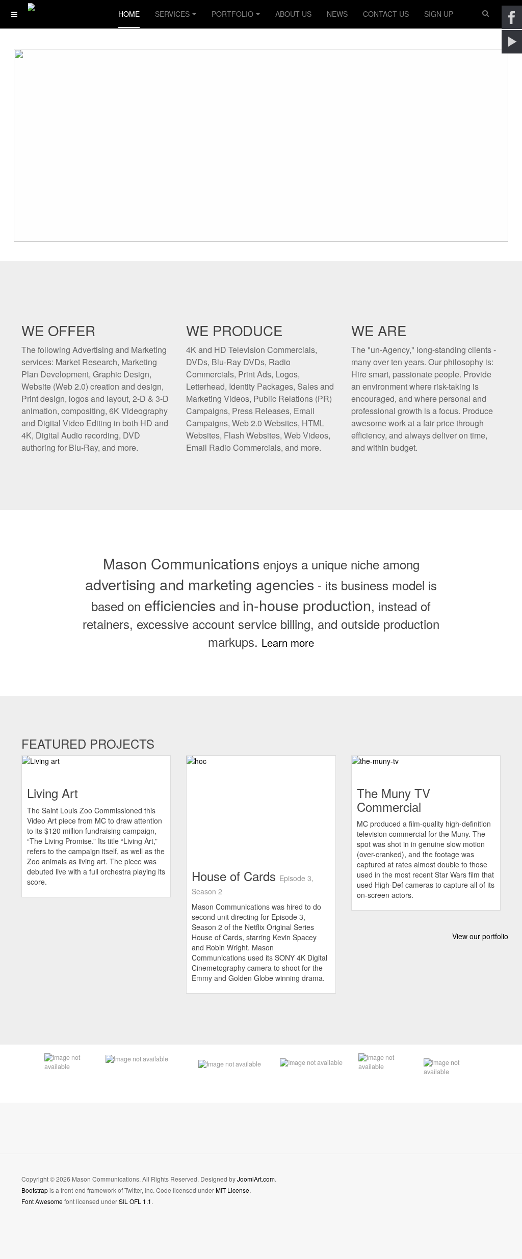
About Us (293, 14)
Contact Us (386, 14)
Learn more (288, 642)
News (337, 14)
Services (172, 14)
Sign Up (438, 14)
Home (129, 14)
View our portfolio (480, 936)
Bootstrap (34, 1190)
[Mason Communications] (62, 8)
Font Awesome (42, 1201)
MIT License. (233, 1190)
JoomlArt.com (256, 1178)
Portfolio (232, 14)
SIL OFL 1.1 (135, 1201)
